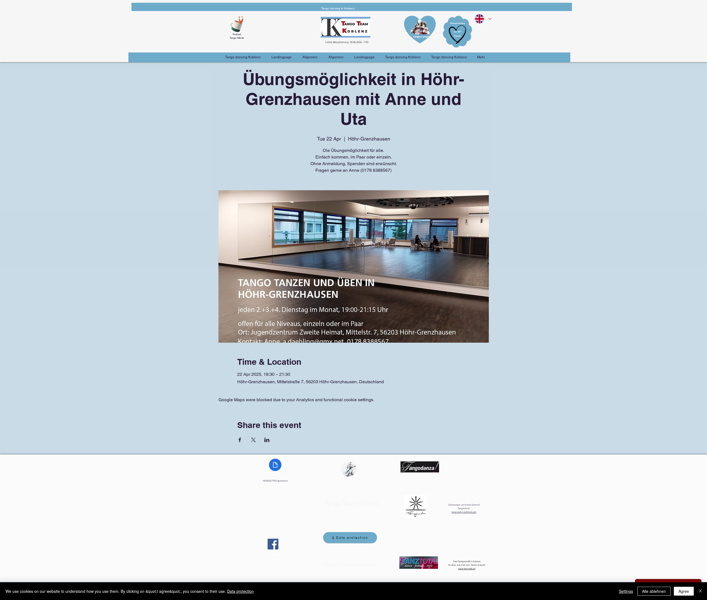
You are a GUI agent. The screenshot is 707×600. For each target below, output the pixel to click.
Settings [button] (626, 591)
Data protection (240, 591)
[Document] (275, 465)
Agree (684, 591)
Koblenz (352, 503)
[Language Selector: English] (483, 19)
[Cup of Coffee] (239, 23)
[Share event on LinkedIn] (267, 440)
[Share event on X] (253, 440)
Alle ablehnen (654, 591)
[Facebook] (273, 544)
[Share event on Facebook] (239, 440)
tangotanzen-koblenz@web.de (350, 564)
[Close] (700, 591)
